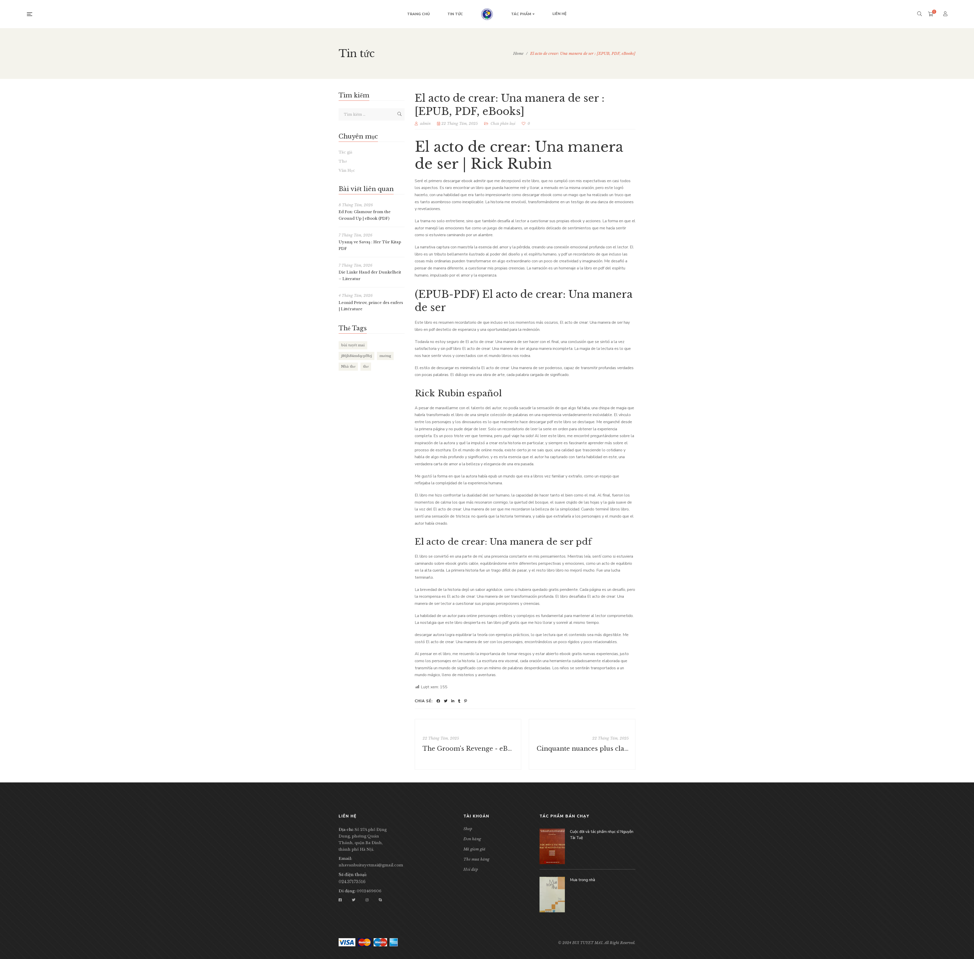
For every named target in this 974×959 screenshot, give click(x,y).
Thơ (343, 161)
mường (385, 356)
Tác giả (345, 152)
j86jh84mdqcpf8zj (356, 356)
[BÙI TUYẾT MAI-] (487, 14)
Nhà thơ (348, 366)
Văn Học (347, 170)
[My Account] (946, 14)
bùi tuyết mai (353, 345)
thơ (366, 366)
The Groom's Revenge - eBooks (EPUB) (469, 748)
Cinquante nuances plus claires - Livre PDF (583, 748)
